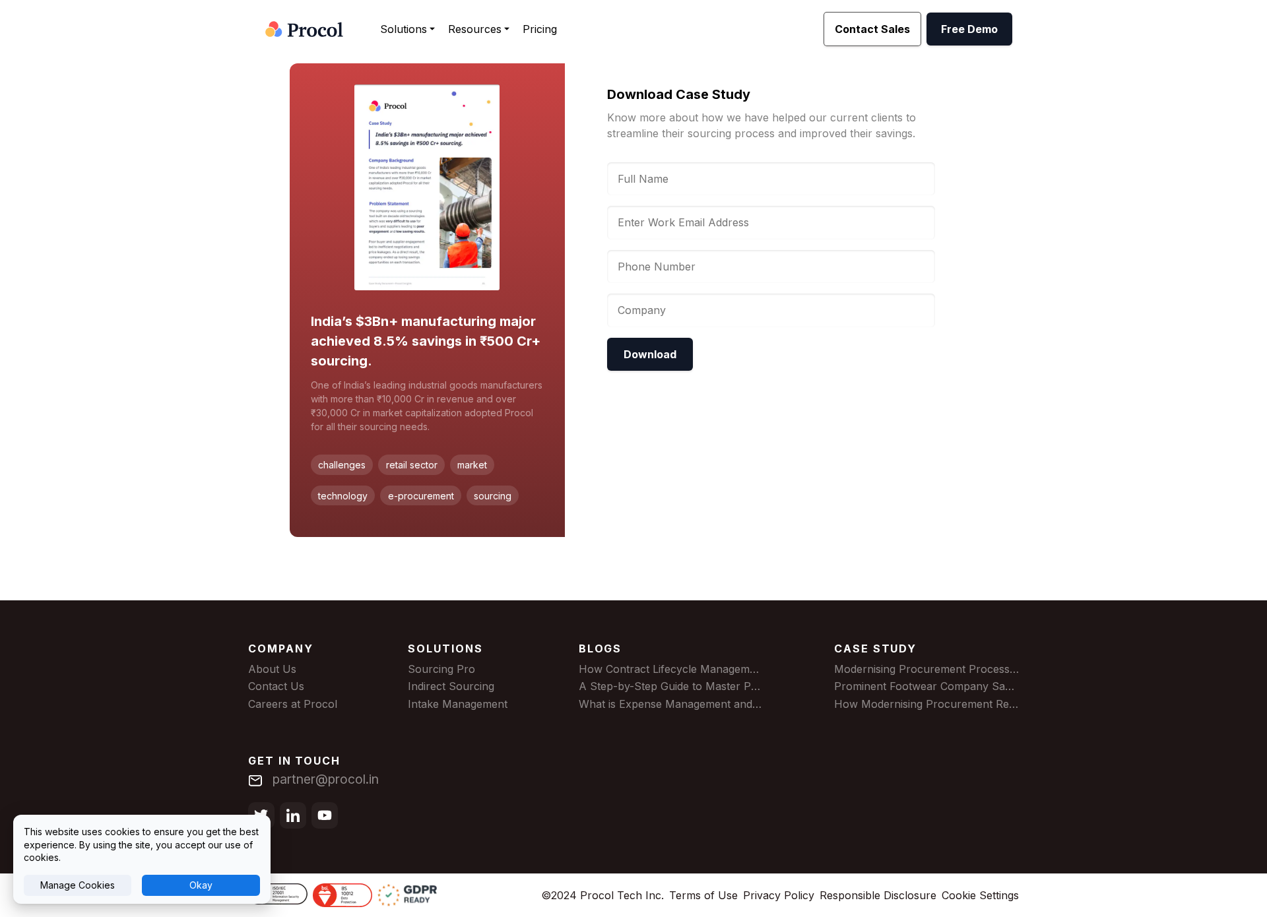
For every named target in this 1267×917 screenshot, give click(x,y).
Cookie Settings (980, 895)
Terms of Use (703, 895)
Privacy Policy (778, 895)
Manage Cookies (77, 885)
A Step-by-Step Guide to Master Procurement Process (717, 686)
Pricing (540, 29)
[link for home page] (304, 29)
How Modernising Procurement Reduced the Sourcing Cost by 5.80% (1009, 704)
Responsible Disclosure (878, 895)
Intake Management (457, 704)
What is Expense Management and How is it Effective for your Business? (761, 704)
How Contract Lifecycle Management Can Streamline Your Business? (752, 669)
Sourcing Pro (441, 669)
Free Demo (969, 29)
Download (650, 354)
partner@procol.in (326, 779)
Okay (200, 885)
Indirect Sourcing (451, 686)
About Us (272, 669)
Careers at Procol (292, 704)
